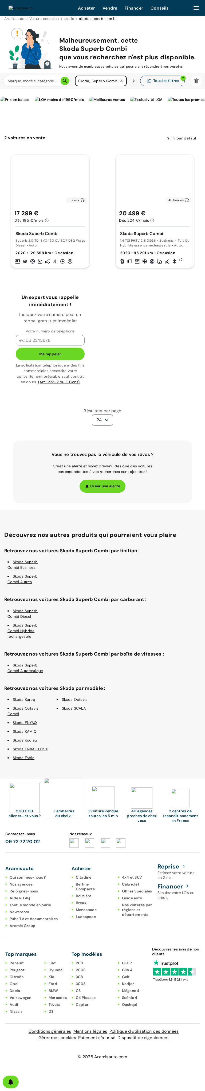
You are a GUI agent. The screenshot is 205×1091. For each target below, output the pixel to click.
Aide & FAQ (20, 898)
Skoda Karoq (24, 699)
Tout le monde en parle (30, 905)
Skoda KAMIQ (25, 731)
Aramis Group (22, 925)
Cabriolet (130, 884)
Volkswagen (20, 997)
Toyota (55, 1004)
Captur (82, 1004)
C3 (78, 990)
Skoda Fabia (23, 757)
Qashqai (129, 1004)
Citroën (16, 976)
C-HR (127, 963)
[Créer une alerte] (11, 1082)
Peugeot (17, 970)
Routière (84, 896)
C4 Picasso (86, 997)
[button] (121, 81)
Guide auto (132, 898)
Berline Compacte (85, 886)
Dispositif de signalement (143, 1037)
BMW (53, 990)
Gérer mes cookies (57, 1037)
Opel (14, 983)
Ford (53, 983)
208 (79, 963)
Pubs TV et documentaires (34, 918)
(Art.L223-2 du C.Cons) (59, 382)
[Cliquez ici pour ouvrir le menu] (196, 8)
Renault (17, 963)
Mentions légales (90, 1031)
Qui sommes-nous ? (28, 877)
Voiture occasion (44, 18)
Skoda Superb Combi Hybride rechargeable (22, 631)
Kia (51, 976)
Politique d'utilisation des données (144, 1031)
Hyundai (56, 970)
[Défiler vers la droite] (133, 81)
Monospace (86, 909)
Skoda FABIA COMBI (30, 749)
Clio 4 (127, 970)
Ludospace (86, 916)
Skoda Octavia (75, 699)
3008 (81, 983)
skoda (69, 18)
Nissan (16, 1011)
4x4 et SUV (132, 877)
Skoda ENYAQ (25, 722)
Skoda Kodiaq (25, 740)
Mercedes (58, 997)
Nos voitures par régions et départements (137, 910)
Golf (126, 976)
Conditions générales (50, 1031)
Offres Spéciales (137, 891)
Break (81, 902)
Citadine (84, 877)
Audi (14, 1004)
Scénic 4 (129, 997)
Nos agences (21, 884)
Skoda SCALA (74, 708)
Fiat (52, 963)
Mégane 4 (131, 990)
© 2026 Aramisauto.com (102, 1057)
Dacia (15, 990)
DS (51, 1011)
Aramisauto (14, 18)
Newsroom (19, 911)
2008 (81, 970)
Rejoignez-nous (24, 891)
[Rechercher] (65, 81)
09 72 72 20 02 (22, 841)
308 (79, 976)
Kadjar (128, 983)
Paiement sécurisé (96, 1037)
